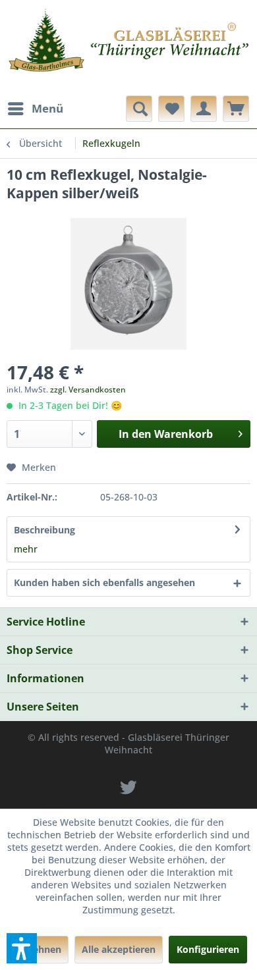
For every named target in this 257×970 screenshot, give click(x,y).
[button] (22, 948)
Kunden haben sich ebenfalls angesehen (104, 582)
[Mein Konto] (203, 108)
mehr (26, 549)
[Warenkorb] (236, 108)
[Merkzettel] (171, 108)
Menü (47, 108)
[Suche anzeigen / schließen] (139, 108)
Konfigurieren (208, 949)
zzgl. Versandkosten (88, 389)
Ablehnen (39, 949)
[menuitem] (35, 108)
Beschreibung (44, 530)
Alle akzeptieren (119, 949)
